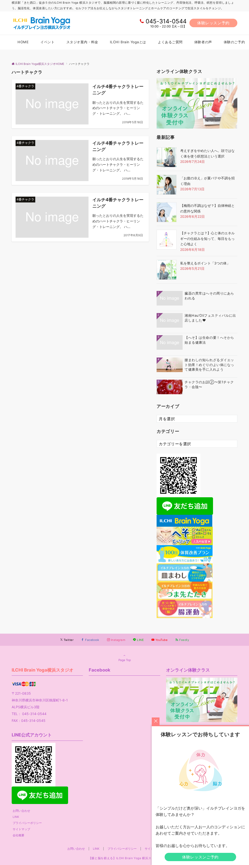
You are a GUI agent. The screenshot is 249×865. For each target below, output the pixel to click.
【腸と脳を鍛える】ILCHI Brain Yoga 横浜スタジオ (124, 858)
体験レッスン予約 (213, 22)
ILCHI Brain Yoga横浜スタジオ (42, 670)
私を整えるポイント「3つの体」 (205, 263)
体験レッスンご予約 (200, 857)
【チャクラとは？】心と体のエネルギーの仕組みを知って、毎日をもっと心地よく (207, 238)
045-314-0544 (166, 21)
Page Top (124, 660)
